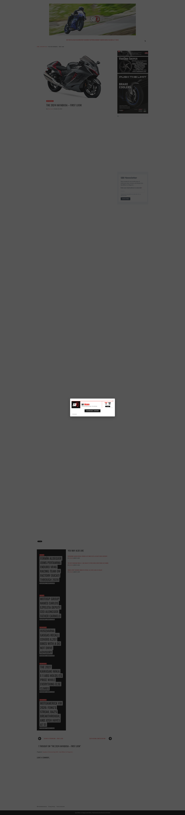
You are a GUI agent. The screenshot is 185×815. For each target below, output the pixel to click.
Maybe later (74, 414)
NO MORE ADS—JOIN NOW (92, 410)
